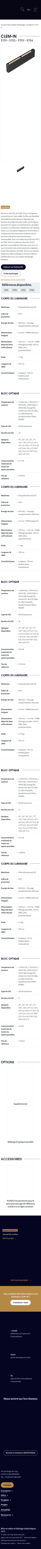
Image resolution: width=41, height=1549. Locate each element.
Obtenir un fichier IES (13, 267)
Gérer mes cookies (23, 1543)
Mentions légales (30, 1537)
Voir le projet (8, 1238)
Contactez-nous (20, 1302)
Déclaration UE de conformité (13, 280)
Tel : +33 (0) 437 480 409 (11, 1477)
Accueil (3, 25)
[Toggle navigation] (35, 10)
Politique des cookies (8, 1543)
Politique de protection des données (13, 1540)
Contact (7, 1485)
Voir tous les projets (19, 1280)
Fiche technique (11, 273)
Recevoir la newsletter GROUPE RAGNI (20, 1453)
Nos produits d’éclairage (16, 25)
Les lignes (29, 25)
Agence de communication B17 (11, 1537)
